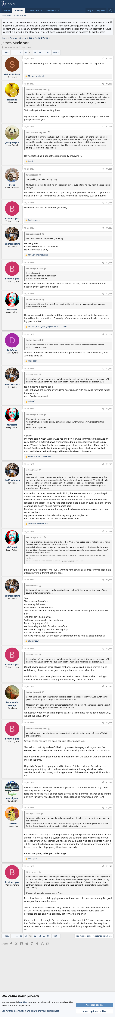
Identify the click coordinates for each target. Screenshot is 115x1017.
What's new (33, 10)
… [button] (17, 52)
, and (39, 456)
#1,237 (109, 722)
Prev (7, 52)
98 (48, 52)
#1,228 (109, 293)
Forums (19, 10)
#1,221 (109, 58)
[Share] (103, 58)
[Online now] (12, 139)
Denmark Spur (10, 47)
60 (21, 52)
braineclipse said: (33, 233)
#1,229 (109, 334)
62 (30, 52)
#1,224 (109, 169)
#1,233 (109, 531)
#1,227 (109, 262)
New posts (6, 15)
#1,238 (109, 782)
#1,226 (109, 228)
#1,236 (109, 686)
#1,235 (109, 648)
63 (35, 52)
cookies (23, 1002)
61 (26, 52)
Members (51, 10)
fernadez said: (32, 174)
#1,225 (109, 202)
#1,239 (109, 807)
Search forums (19, 15)
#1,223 (109, 126)
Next (55, 52)
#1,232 (109, 464)
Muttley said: (32, 872)
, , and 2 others (47, 326)
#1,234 (109, 579)
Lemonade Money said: (36, 89)
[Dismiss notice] (110, 22)
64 (40, 52)
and (36, 76)
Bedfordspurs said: (34, 268)
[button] (42, 10)
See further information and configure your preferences (30, 1010)
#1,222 (109, 84)
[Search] (111, 10)
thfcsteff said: (32, 374)
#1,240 (109, 866)
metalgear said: (33, 813)
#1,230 (109, 368)
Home (7, 10)
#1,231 (109, 408)
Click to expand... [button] (68, 561)
